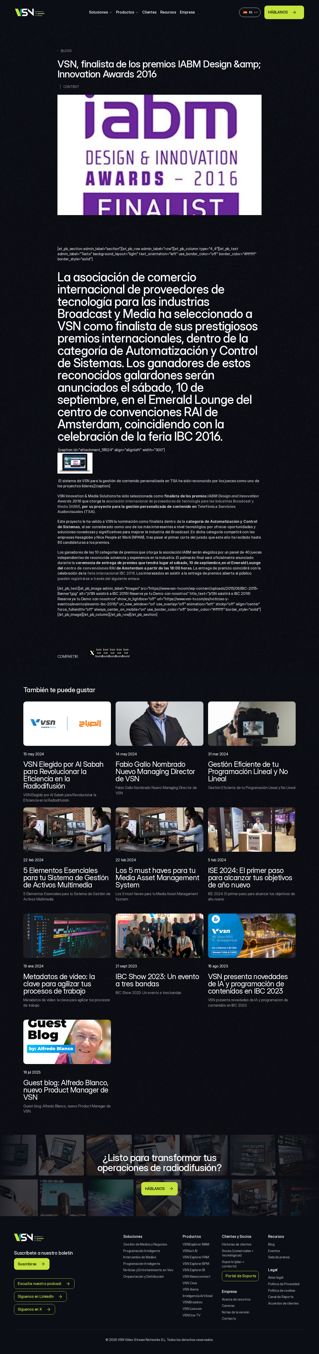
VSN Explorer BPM (196, 1264)
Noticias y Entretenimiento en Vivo (148, 1270)
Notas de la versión (235, 1312)
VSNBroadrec (192, 1302)
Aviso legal (275, 1277)
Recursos (168, 12)
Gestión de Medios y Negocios (145, 1244)
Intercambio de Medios (139, 1257)
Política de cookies (281, 1290)
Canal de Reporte (281, 1297)
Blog (271, 1244)
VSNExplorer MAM (196, 1244)
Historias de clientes (237, 1244)
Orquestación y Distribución (143, 1276)
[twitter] (92, 653)
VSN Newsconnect (196, 1276)
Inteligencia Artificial (198, 1296)
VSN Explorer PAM (196, 1257)
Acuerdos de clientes (283, 1303)
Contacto (229, 1318)
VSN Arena (190, 1289)
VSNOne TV (191, 1315)
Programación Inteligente (141, 1251)
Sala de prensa (279, 1257)
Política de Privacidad (283, 1284)
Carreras (228, 1306)
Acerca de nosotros (236, 1299)
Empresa (187, 12)
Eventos (274, 1251)
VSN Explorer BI (194, 1270)
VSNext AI (190, 1251)
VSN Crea (190, 1283)
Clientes (149, 12)
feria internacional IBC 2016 (110, 573)
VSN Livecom (192, 1309)
